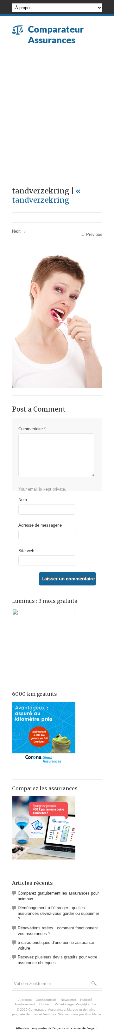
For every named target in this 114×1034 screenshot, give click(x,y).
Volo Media (93, 1014)
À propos (25, 999)
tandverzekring (46, 195)
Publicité (86, 999)
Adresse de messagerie (40, 525)
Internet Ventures (43, 1014)
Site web (26, 550)
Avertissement (25, 1004)
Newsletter (68, 999)
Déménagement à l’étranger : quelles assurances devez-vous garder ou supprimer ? (58, 913)
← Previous (91, 234)
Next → (19, 231)
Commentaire (32, 428)
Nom (22, 499)
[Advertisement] (57, 118)
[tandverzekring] (57, 386)
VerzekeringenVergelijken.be (75, 1004)
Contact (45, 1004)
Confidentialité (46, 999)
